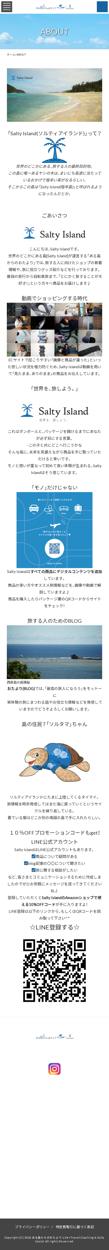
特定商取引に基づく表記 (75, 1226)
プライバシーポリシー (32, 1226)
